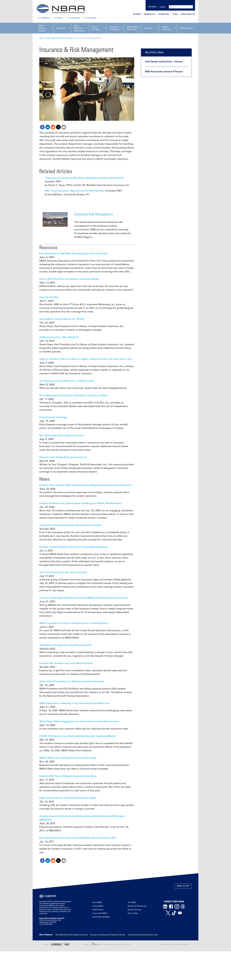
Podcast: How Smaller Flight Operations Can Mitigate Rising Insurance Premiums (85, 485)
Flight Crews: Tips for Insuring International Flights (68, 797)
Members (45, 18)
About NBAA (137, 14)
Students (92, 18)
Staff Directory (97, 909)
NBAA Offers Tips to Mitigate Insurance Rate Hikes (67, 757)
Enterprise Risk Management (93, 214)
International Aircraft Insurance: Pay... (143, 934)
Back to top (183, 886)
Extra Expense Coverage (53, 417)
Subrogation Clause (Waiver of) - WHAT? (62, 318)
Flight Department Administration (60, 38)
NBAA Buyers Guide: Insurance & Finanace (164, 71)
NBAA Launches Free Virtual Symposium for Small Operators (74, 623)
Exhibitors (75, 18)
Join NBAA (152, 6)
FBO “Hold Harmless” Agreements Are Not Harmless (75, 190)
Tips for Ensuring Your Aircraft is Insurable (63, 572)
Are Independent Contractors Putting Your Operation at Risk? (73, 395)
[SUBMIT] (171, 6)
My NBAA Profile (164, 14)
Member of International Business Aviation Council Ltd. (107, 944)
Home (41, 38)
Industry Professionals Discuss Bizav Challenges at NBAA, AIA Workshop (80, 503)
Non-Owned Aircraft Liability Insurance (61, 435)
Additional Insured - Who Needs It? (59, 337)
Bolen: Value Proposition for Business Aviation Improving (71, 681)
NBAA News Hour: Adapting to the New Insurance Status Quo (74, 703)
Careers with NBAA (99, 913)
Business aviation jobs (188, 14)
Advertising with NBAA (101, 917)
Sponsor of (47, 944)
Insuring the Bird (48, 297)
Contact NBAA (97, 906)
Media (60, 18)
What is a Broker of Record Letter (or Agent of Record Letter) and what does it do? (85, 359)
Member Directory (149, 14)
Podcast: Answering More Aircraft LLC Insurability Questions (73, 546)
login (162, 7)
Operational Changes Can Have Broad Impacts (65, 645)
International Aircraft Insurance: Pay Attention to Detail (70, 525)
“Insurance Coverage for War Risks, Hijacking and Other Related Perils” (85, 177)
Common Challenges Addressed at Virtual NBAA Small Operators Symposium (83, 597)
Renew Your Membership (137, 906)
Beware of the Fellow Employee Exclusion (63, 457)
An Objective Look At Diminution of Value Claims (67, 380)
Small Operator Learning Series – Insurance (164, 61)
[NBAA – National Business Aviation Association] (60, 8)
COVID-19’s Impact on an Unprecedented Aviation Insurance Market (77, 736)
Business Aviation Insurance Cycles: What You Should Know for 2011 (77, 837)
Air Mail (175, 14)
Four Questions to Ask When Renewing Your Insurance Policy (73, 253)
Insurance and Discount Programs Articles (107, 934)
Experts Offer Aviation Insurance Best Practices (65, 663)
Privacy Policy (133, 913)
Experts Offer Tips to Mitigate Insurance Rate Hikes (68, 776)
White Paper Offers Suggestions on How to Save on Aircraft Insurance (79, 721)
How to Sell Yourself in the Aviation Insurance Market (69, 278)
